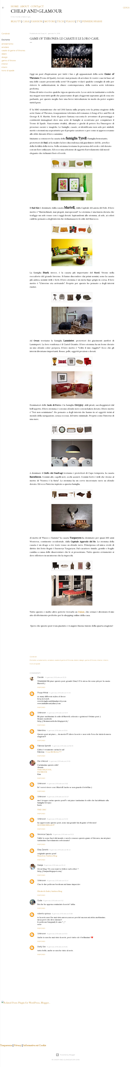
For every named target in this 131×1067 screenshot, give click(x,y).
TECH (60, 21)
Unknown (41, 713)
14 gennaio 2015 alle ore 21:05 (59, 761)
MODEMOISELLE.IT (46, 825)
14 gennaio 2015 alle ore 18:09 (62, 746)
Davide (40, 677)
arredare (5, 47)
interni (4, 67)
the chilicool (42, 761)
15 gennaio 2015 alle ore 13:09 (57, 819)
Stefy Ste (41, 947)
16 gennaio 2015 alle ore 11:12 (53, 901)
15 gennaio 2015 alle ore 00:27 (58, 797)
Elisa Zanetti (42, 850)
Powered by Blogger (67, 1055)
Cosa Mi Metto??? (54, 752)
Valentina (41, 730)
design (5, 57)
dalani (4, 54)
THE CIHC (41, 809)
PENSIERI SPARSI (92, 21)
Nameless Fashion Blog (47, 856)
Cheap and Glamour (36, 11)
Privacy (17, 1045)
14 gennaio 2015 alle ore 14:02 (60, 693)
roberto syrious (44, 913)
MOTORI (49, 21)
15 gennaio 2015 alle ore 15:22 (63, 834)
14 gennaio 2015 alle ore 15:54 (57, 730)
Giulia (39, 900)
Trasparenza (6, 1045)
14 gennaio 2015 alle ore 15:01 (57, 713)
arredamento (7, 44)
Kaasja (40, 865)
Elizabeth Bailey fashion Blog (49, 891)
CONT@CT (37, 6)
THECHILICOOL (44, 769)
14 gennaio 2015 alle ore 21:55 (57, 784)
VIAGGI (70, 21)
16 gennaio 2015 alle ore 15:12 (57, 934)
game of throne (9, 60)
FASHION (36, 21)
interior (5, 64)
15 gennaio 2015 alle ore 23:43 (54, 865)
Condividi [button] (6, 33)
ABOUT (24, 6)
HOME (15, 6)
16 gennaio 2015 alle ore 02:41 (57, 880)
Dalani (81, 612)
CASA (26, 21)
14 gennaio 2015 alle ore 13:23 (55, 677)
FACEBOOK (42, 772)
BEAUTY (16, 21)
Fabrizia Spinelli (44, 746)
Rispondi (41, 687)
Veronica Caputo (44, 834)
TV (78, 21)
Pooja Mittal (42, 692)
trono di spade (8, 70)
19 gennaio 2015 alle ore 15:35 (57, 947)
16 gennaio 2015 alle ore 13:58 (62, 914)
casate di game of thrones (13, 50)
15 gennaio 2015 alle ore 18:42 (59, 850)
